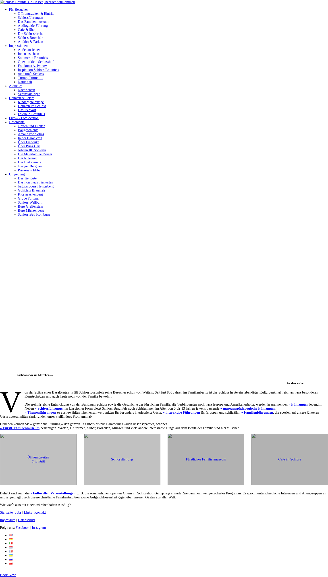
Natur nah (25, 82)
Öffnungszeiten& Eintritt (38, 459)
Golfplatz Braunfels (32, 190)
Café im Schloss (289, 459)
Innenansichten (28, 54)
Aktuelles (15, 86)
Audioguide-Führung (33, 25)
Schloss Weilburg (30, 202)
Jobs (18, 512)
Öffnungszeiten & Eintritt (36, 13)
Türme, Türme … (30, 78)
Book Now (8, 575)
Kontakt (40, 512)
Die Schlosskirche (30, 33)
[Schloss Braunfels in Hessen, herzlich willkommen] (37, 2)
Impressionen (18, 46)
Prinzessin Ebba (29, 170)
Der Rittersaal (27, 158)
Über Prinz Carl (29, 146)
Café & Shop (27, 29)
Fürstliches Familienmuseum (206, 459)
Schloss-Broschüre (31, 38)
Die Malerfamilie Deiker (35, 154)
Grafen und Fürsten (31, 126)
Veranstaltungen (29, 94)
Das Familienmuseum (33, 21)
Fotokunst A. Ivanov (32, 66)
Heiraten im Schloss (32, 106)
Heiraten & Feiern (21, 98)
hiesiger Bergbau (30, 166)
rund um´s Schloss (31, 74)
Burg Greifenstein (30, 206)
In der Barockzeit (30, 138)
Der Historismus (29, 162)
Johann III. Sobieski (32, 150)
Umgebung (17, 174)
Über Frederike (28, 142)
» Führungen (298, 404)
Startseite (6, 512)
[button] (164, 357)
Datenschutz (26, 520)
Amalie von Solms (31, 134)
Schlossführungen (30, 17)
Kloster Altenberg (30, 194)
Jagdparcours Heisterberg (36, 186)
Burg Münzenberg (31, 210)
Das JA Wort (27, 110)
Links (28, 512)
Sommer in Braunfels (33, 58)
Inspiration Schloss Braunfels (38, 70)
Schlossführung (122, 459)
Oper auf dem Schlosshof (36, 62)
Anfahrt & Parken (30, 42)
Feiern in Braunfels (31, 114)
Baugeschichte (28, 130)
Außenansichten (29, 50)
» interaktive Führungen (181, 412)
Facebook (22, 527)
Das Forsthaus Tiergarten (35, 182)
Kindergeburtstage (31, 102)
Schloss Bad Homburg (34, 214)
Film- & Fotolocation (24, 118)
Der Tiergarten (28, 178)
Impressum (7, 520)
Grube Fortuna (28, 198)
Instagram (39, 527)
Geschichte (17, 122)
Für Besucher (18, 9)
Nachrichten (26, 90)
